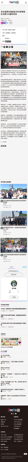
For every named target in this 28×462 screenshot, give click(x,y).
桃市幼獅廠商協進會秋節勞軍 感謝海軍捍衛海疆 (14, 201)
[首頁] (14, 2)
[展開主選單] (2, 2)
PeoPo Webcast (18, 422)
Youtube (16, 413)
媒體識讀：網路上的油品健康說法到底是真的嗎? (13, 396)
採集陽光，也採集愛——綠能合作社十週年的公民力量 (14, 374)
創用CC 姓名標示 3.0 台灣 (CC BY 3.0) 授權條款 (8, 41)
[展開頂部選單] (26, 2)
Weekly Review (4, 426)
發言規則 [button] (24, 267)
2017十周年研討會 (18, 437)
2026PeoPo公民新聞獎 (7, 347)
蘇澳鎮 (13, 29)
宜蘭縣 (9, 29)
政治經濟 (13, 33)
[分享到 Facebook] (4, 47)
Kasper (4, 391)
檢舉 (11, 22)
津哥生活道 (5, 377)
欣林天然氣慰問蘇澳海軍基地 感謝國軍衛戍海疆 (14, 255)
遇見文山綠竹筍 (5, 368)
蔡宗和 (4, 384)
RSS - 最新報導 (4, 447)
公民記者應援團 (17, 424)
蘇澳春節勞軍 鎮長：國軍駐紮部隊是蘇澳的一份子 (14, 228)
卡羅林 (4, 357)
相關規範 (3, 422)
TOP (25, 454)
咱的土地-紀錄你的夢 (6, 439)
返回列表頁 (13, 274)
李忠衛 (4, 204)
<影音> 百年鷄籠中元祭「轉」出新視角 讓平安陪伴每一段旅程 (14, 382)
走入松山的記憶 (5, 355)
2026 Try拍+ (4, 435)
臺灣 (6, 29)
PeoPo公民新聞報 (18, 419)
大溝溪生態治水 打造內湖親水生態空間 (12, 361)
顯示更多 (7, 38)
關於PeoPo (3, 419)
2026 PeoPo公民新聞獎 (6, 437)
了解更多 (14, 297)
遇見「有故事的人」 (19, 441)
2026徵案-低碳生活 (18, 435)
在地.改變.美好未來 (18, 439)
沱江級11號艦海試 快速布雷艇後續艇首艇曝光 (14, 309)
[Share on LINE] (9, 47)
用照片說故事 (4, 441)
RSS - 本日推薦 (4, 449)
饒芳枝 (4, 398)
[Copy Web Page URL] (12, 47)
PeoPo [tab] (11, 267)
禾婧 (4, 363)
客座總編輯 (16, 428)
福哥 (4, 369)
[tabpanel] (14, 271)
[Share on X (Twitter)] (7, 47)
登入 (18, 271)
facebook (12, 413)
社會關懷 (8, 33)
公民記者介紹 (17, 426)
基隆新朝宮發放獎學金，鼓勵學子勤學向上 (13, 389)
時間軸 (2, 424)
